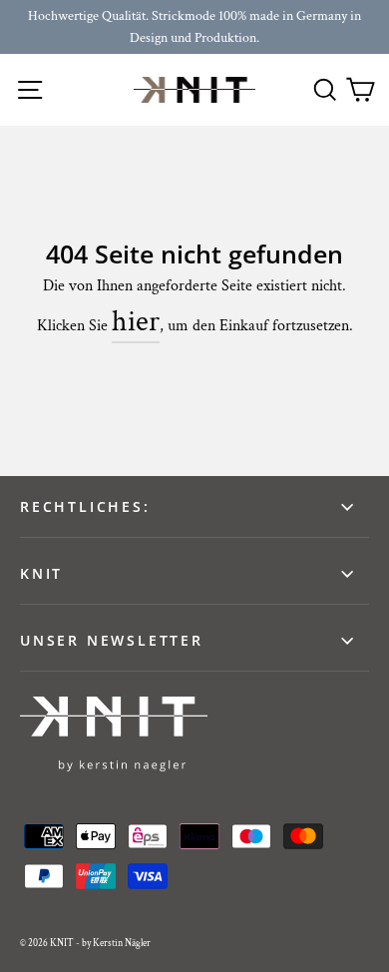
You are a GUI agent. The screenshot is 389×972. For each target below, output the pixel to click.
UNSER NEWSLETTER (111, 640)
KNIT (41, 573)
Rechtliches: (85, 506)
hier (136, 321)
